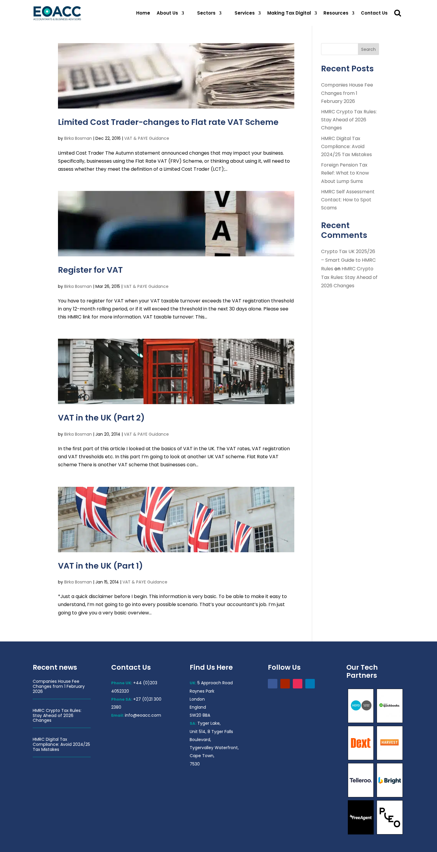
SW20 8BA (200, 715)
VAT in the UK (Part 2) (101, 417)
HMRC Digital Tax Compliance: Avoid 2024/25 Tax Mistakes (346, 146)
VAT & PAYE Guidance (146, 138)
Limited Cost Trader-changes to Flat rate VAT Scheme (168, 122)
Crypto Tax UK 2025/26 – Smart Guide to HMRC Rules (348, 260)
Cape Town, (202, 756)
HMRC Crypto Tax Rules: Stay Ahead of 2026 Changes (349, 119)
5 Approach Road (215, 683)
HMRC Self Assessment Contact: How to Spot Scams (348, 199)
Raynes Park (202, 691)
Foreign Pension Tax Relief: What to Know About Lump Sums (345, 172)
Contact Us (374, 13)
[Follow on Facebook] (272, 683)
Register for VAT (90, 269)
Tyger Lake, (209, 723)
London (197, 699)
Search (368, 49)
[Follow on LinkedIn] (310, 683)
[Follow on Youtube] (285, 683)
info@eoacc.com (143, 715)
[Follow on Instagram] (297, 683)
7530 (195, 764)
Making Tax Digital (289, 13)
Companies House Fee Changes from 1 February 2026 (347, 92)
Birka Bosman (78, 138)
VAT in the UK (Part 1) (100, 565)
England (198, 707)
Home (143, 13)
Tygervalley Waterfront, (214, 748)
